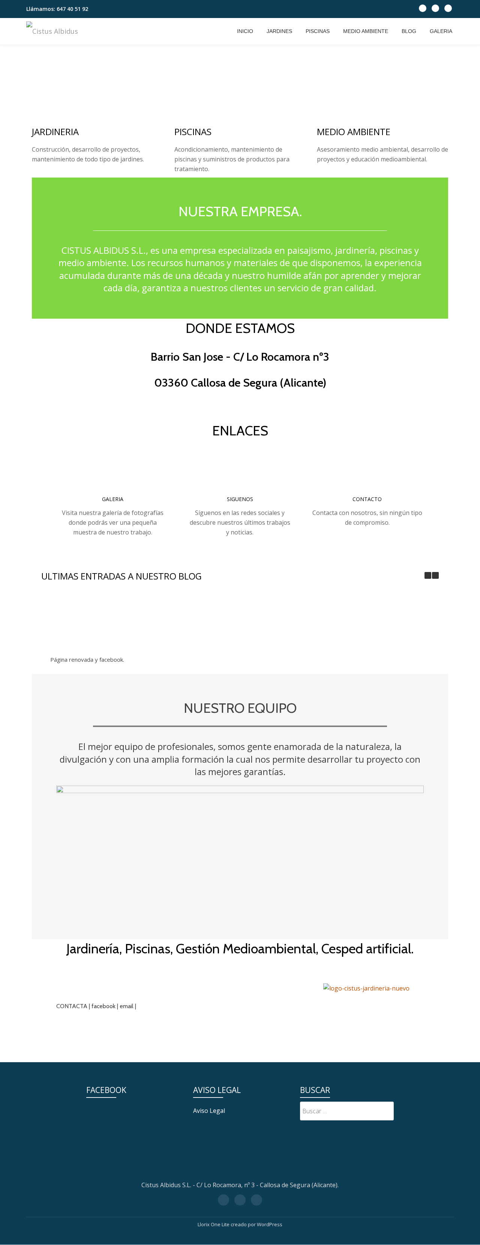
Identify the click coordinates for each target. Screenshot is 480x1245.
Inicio (245, 31)
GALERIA (441, 31)
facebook (104, 1006)
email (127, 1006)
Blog (409, 31)
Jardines (279, 31)
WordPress (269, 1224)
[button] (435, 575)
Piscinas (318, 31)
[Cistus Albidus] (53, 31)
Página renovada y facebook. (87, 659)
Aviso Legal (209, 1110)
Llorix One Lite (214, 1224)
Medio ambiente (365, 31)
